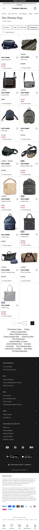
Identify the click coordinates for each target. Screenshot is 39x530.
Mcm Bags (28, 348)
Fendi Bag (10, 346)
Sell (5, 392)
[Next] (25, 323)
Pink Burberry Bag (14, 329)
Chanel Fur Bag (27, 336)
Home (4, 13)
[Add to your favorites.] (17, 58)
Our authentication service (12, 382)
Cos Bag (27, 344)
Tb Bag (26, 329)
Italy (35, 519)
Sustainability (8, 430)
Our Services (8, 363)
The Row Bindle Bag (19, 351)
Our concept (7, 366)
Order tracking (8, 379)
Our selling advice (9, 398)
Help (5, 411)
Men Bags (23, 13)
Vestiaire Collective (11, 424)
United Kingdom (11, 519)
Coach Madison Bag (14, 344)
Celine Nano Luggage (13, 348)
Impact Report (8, 433)
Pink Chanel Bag (18, 339)
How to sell (7, 395)
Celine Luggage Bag (18, 332)
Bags (30, 13)
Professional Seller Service (12, 404)
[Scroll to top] (32, 323)
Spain (31, 519)
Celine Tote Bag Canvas (18, 334)
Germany (26, 519)
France (4, 519)
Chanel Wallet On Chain (18, 341)
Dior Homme (12, 13)
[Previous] (14, 323)
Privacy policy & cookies (19, 470)
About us (6, 427)
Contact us (7, 417)
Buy (4, 376)
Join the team (8, 436)
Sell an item (7, 401)
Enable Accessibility (19, 1)
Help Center (7, 414)
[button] (35, 8)
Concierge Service (9, 369)
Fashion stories (8, 439)
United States (19, 519)
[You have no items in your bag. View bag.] (35, 8)
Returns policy (8, 385)
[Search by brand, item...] (4, 8)
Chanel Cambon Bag (11, 336)
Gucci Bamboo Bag (23, 346)
